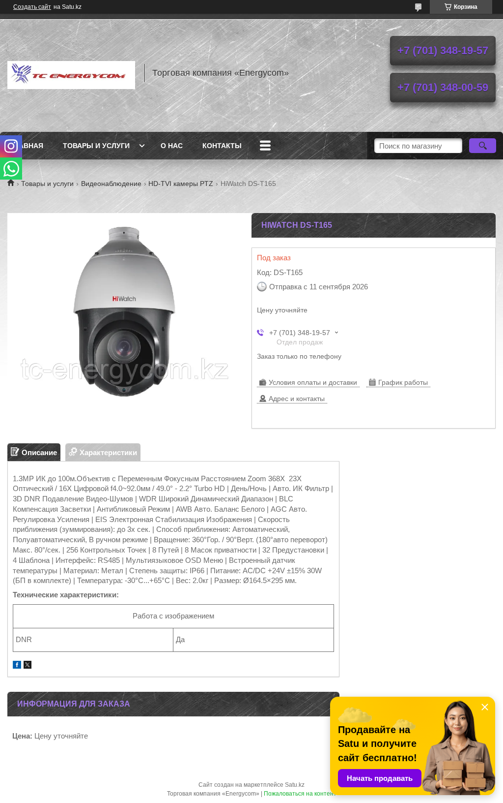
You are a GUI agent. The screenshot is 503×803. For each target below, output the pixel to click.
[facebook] (17, 666)
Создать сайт (32, 6)
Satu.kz (295, 784)
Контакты (222, 146)
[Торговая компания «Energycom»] (71, 72)
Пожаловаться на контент (300, 793)
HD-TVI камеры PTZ (180, 183)
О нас (172, 146)
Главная (26, 146)
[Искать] (482, 145)
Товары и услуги (96, 146)
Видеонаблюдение (111, 183)
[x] (27, 666)
